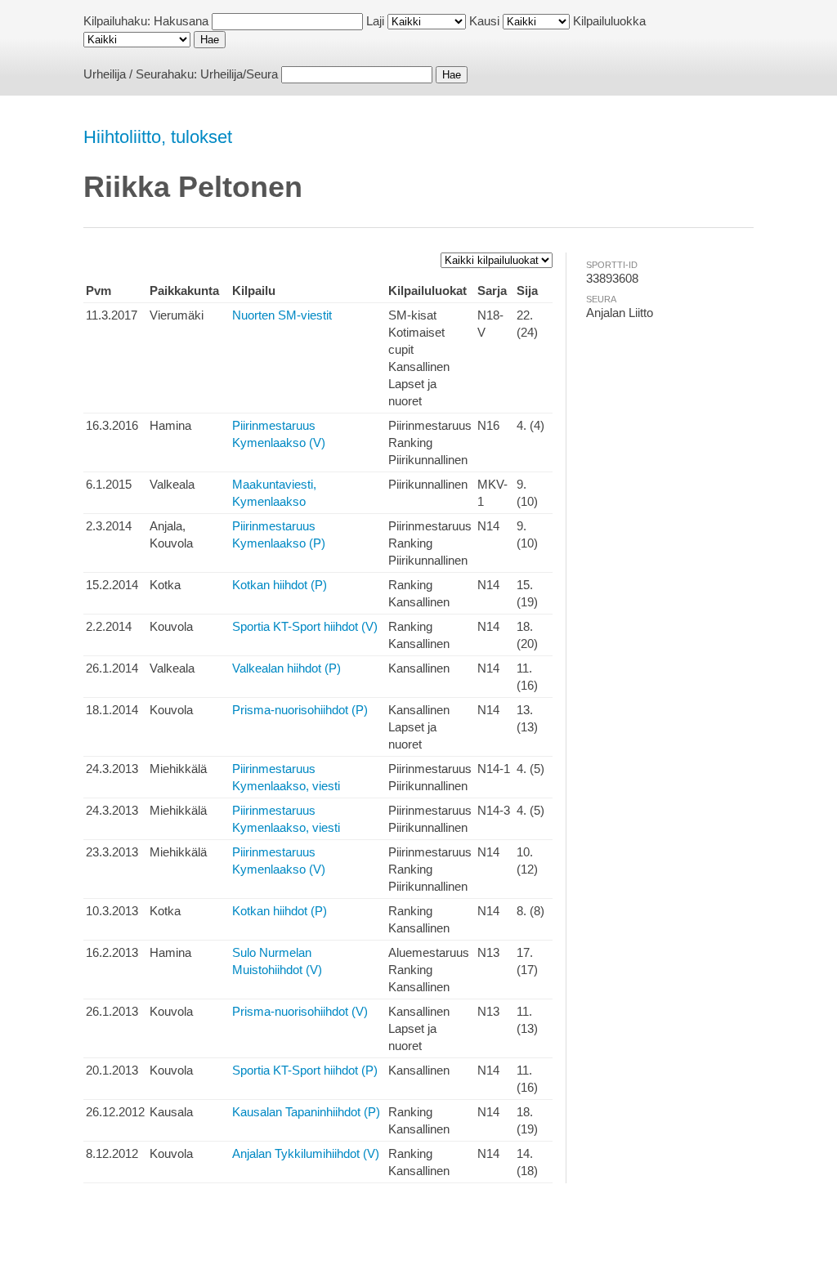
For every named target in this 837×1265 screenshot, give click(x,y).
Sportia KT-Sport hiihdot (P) (305, 1070)
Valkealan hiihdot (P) (286, 668)
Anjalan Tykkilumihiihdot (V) (305, 1153)
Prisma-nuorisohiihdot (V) (300, 1011)
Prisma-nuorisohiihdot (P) (300, 710)
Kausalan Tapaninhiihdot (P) (306, 1112)
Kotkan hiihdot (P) (279, 585)
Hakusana (181, 21)
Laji (375, 21)
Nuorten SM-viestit (282, 315)
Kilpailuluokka (609, 21)
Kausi (484, 21)
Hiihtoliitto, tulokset (157, 137)
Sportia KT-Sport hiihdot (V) (305, 626)
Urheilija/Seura (239, 74)
